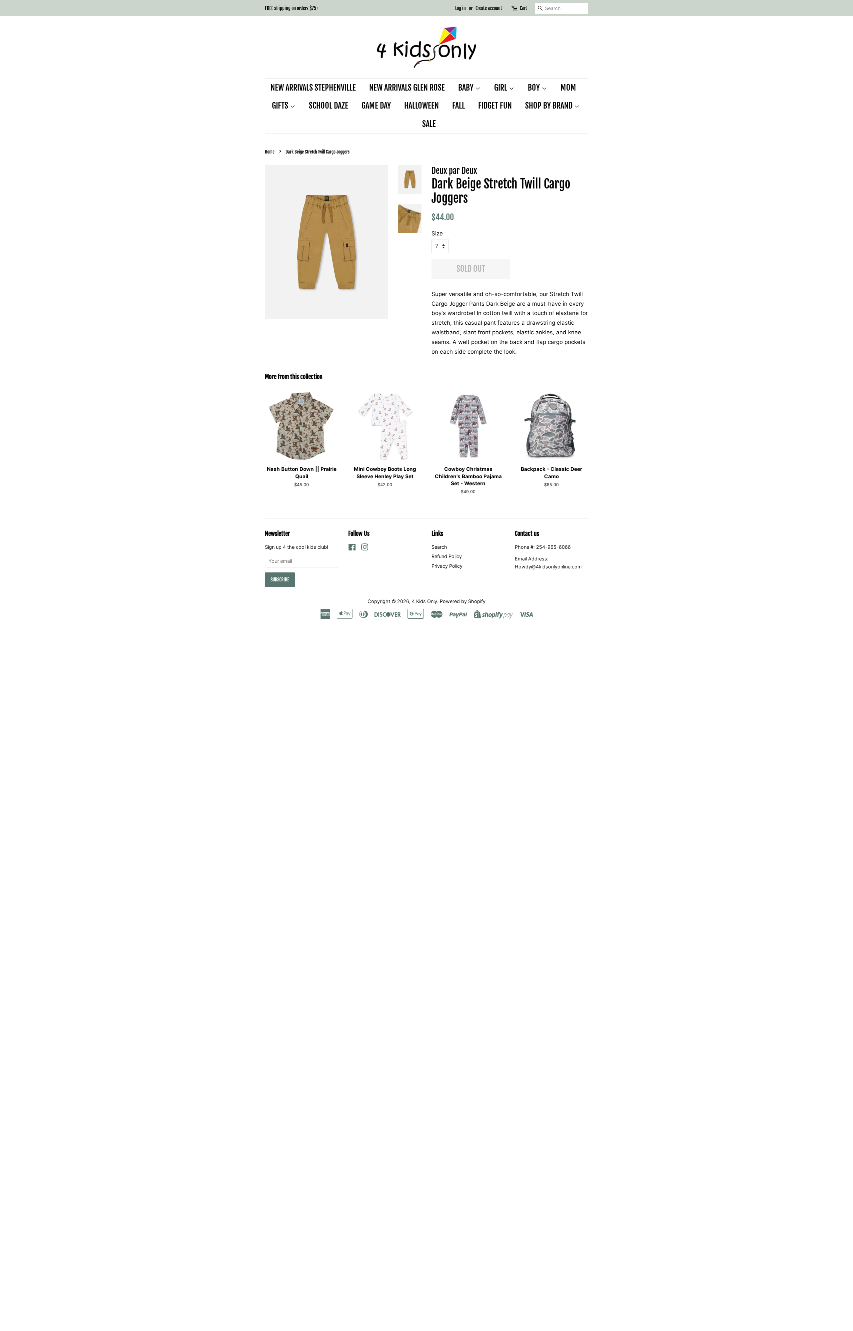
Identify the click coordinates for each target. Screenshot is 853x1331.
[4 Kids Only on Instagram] (364, 548)
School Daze (328, 106)
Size (437, 233)
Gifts (281, 106)
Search (439, 547)
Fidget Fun (495, 106)
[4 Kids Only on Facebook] (352, 548)
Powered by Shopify (462, 601)
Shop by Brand (549, 106)
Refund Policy (446, 556)
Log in (460, 8)
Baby (466, 88)
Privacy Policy (446, 566)
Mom (568, 88)
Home (270, 152)
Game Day (376, 106)
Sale (429, 124)
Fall (458, 106)
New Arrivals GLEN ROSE (407, 88)
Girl (501, 88)
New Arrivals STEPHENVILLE (313, 88)
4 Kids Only (424, 601)
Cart (523, 8)
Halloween (421, 106)
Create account (488, 8)
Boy (534, 88)
